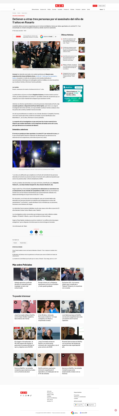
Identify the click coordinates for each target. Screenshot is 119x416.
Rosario (18, 13)
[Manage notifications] (116, 410)
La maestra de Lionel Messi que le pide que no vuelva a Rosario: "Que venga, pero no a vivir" (34, 258)
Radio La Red (102, 5)
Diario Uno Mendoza (52, 398)
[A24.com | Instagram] (26, 395)
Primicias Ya (66, 9)
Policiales (72, 9)
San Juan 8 (50, 399)
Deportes (84, 9)
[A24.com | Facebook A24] (21, 395)
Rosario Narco (24, 13)
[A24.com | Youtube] (28, 395)
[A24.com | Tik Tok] (31, 395)
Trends (88, 9)
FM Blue (49, 396)
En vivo (94, 5)
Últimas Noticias (35, 9)
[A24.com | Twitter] (23, 395)
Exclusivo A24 (43, 9)
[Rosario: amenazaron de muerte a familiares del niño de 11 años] (55, 88)
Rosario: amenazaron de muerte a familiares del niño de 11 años (28, 89)
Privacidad (76, 395)
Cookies (76, 398)
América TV (50, 401)
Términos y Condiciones (80, 396)
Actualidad (60, 9)
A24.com (49, 391)
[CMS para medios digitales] (82, 413)
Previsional (78, 9)
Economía (54, 9)
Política (49, 9)
